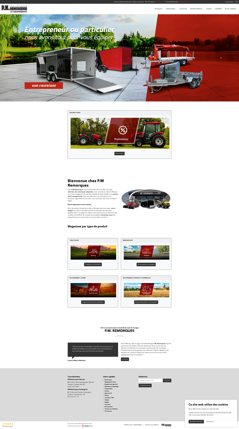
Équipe (209, 9)
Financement (108, 388)
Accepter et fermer (196, 421)
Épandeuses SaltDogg (111, 386)
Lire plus (125, 359)
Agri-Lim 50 (108, 393)
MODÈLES (158, 9)
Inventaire (170, 9)
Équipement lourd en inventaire (93, 302)
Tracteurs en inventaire (93, 264)
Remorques (108, 379)
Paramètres (210, 421)
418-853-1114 (114, 2)
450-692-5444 (137, 2)
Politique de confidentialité (133, 425)
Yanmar (106, 400)
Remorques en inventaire (146, 264)
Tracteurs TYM (109, 397)
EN (237, 2)
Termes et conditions (111, 409)
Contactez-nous (145, 385)
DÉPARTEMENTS (196, 9)
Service (106, 391)
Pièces (106, 395)
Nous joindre (230, 9)
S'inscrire (167, 380)
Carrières (107, 404)
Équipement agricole (111, 384)
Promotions (119, 153)
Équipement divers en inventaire (146, 302)
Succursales (229, 2)
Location (183, 9)
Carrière (218, 9)
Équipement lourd (110, 382)
